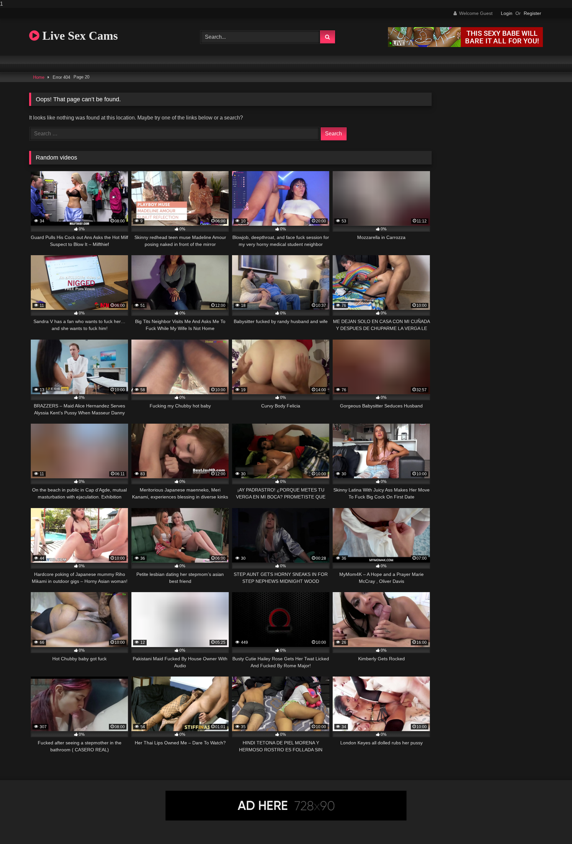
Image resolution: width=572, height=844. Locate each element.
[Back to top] (551, 826)
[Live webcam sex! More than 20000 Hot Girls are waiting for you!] (465, 45)
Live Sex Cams (78, 35)
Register (532, 13)
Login (506, 13)
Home (38, 77)
